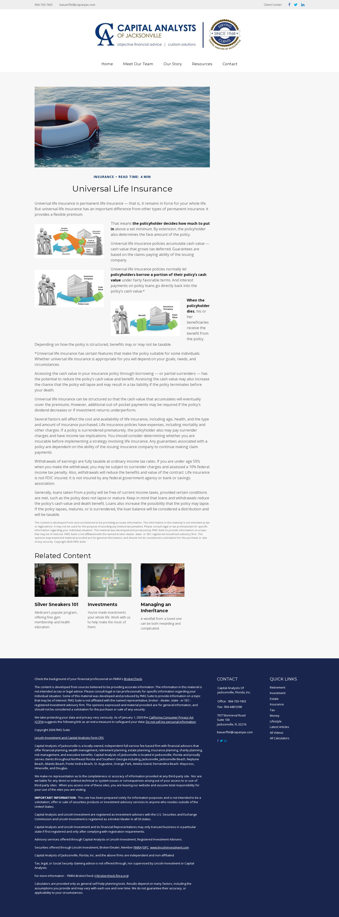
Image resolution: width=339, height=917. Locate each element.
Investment (277, 693)
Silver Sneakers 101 (56, 604)
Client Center (273, 5)
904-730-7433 (44, 5)
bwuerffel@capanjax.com (77, 5)
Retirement (277, 687)
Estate (274, 699)
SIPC (146, 847)
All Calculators (279, 738)
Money (275, 715)
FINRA (137, 847)
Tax (272, 710)
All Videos (276, 733)
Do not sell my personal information (171, 722)
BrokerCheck (133, 679)
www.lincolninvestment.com (169, 847)
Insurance (277, 704)
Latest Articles (279, 727)
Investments (102, 604)
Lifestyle (276, 721)
